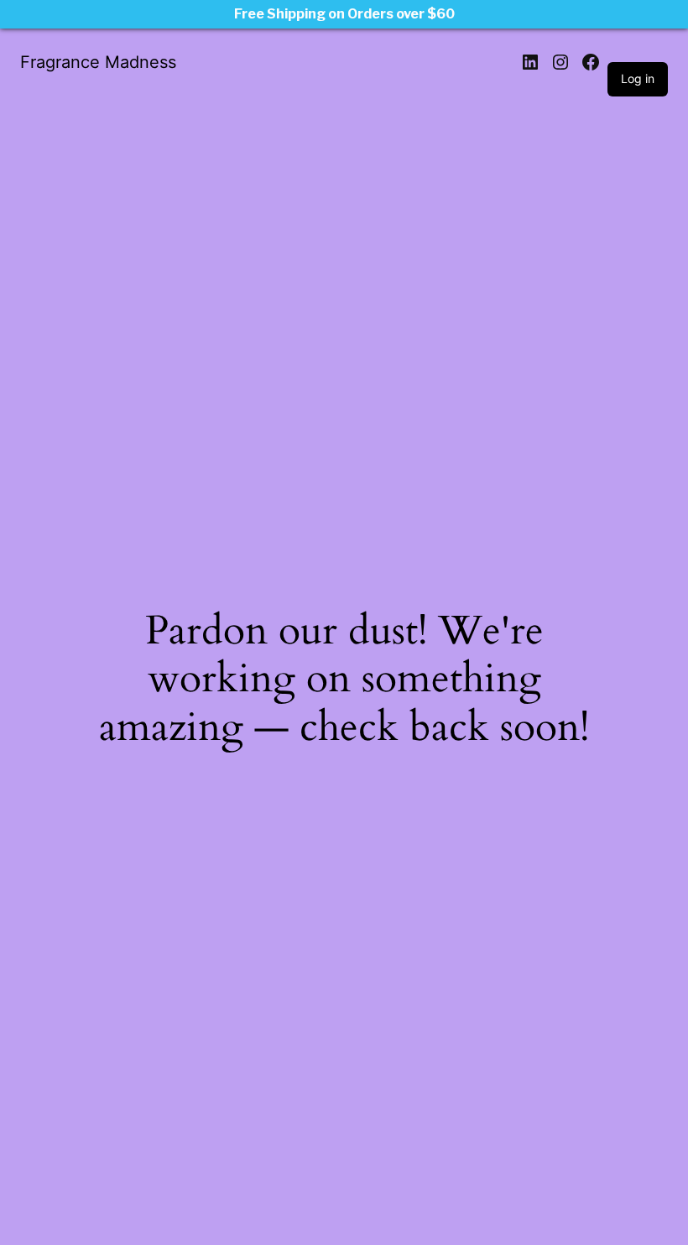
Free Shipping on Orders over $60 (344, 14)
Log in (637, 78)
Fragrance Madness (98, 62)
